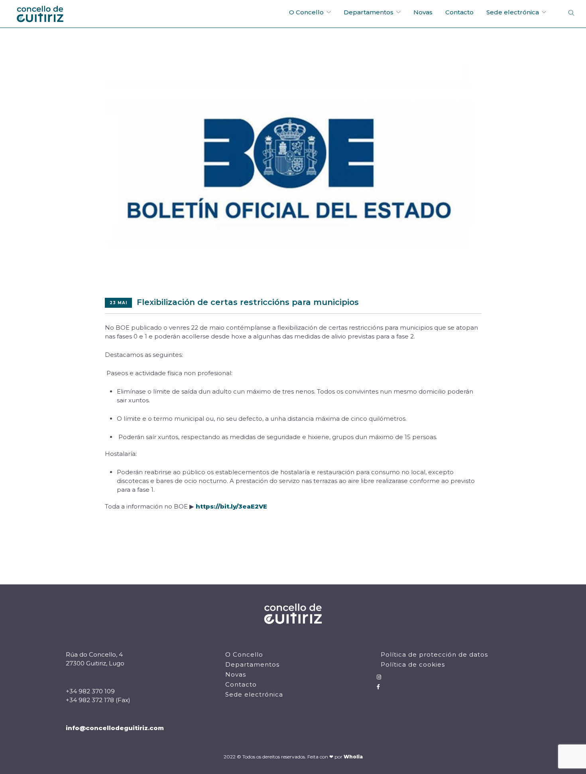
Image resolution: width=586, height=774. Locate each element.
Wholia (353, 757)
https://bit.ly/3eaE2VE (231, 506)
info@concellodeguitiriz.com (115, 728)
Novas (423, 12)
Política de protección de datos (434, 654)
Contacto (459, 12)
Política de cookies (413, 664)
